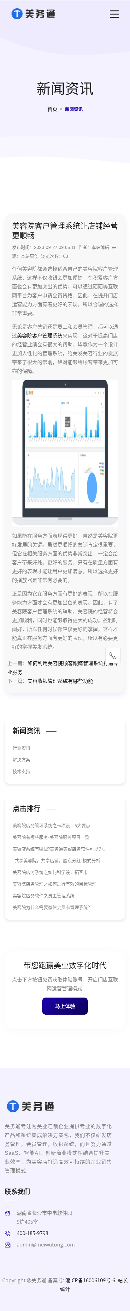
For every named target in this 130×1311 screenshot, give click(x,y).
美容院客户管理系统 (39, 335)
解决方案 (21, 760)
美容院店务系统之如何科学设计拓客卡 (50, 872)
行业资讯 (21, 748)
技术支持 (21, 771)
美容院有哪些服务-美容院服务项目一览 (51, 837)
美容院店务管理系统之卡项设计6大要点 (51, 825)
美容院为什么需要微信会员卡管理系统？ (52, 907)
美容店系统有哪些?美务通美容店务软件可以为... (60, 849)
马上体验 (65, 1006)
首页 (52, 109)
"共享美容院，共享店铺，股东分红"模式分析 (56, 860)
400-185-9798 (32, 1233)
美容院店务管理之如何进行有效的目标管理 (55, 884)
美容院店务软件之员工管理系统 (43, 896)
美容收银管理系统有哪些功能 (60, 680)
